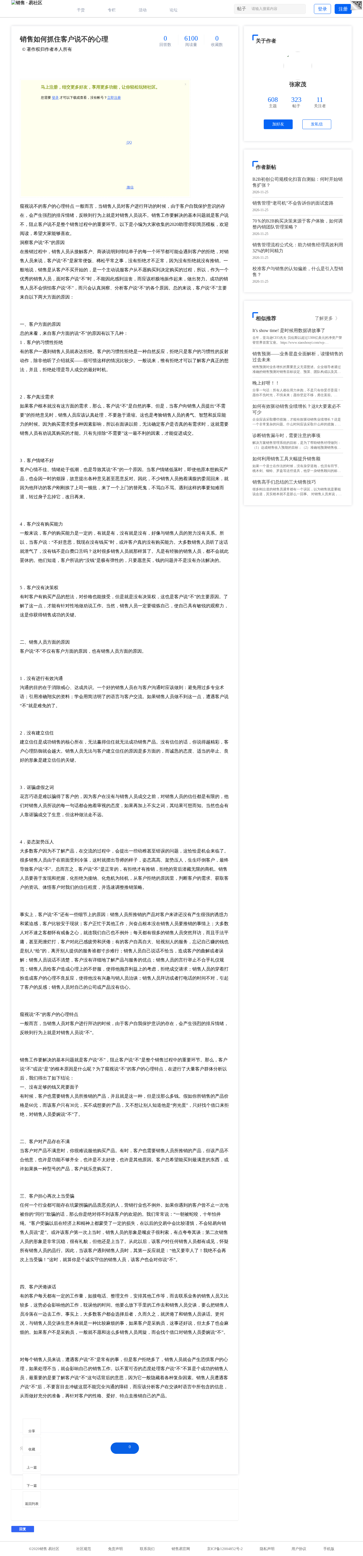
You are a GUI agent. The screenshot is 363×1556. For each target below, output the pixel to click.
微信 (130, 187)
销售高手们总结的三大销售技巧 (284, 482)
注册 (343, 9)
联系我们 (147, 1549)
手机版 (328, 1549)
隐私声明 (267, 1549)
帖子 (241, 8)
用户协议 (299, 1549)
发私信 (317, 124)
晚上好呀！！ (266, 383)
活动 (143, 10)
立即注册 (114, 98)
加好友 (278, 124)
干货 (81, 10)
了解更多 (327, 318)
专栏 (112, 10)
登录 (322, 9)
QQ (129, 142)
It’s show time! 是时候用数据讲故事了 (288, 330)
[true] (300, 10)
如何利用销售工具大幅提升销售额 (286, 458)
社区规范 (83, 1549)
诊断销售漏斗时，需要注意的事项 (286, 435)
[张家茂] (298, 66)
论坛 (174, 10)
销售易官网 (181, 1549)
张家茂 (297, 84)
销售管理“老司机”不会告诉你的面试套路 (293, 203)
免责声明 (115, 1549)
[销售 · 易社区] (26, 2)
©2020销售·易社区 (44, 1549)
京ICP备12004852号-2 (225, 1549)
